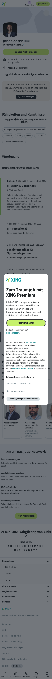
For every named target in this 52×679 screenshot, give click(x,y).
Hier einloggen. (13, 333)
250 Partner (31, 342)
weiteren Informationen (22, 369)
